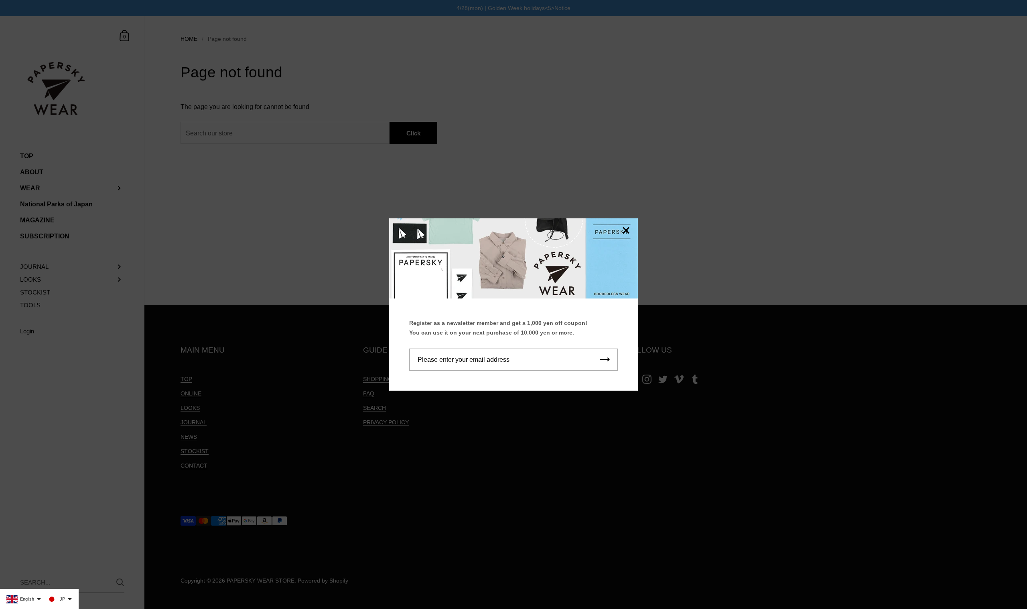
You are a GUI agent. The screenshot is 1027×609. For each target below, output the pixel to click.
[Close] (626, 231)
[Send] (605, 360)
